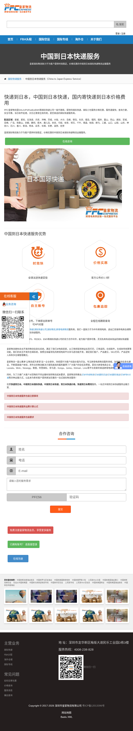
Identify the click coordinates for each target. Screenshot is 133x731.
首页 (10, 39)
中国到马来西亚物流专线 (38, 583)
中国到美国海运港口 (110, 580)
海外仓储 (8, 659)
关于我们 (96, 39)
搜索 (121, 24)
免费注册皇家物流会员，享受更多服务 (30, 530)
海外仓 (79, 39)
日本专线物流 (88, 374)
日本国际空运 (101, 374)
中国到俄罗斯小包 (79, 580)
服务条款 (8, 690)
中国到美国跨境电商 (62, 580)
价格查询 (8, 685)
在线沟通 (18, 558)
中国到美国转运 (98, 583)
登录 (118, 33)
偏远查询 (8, 695)
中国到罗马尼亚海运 (44, 580)
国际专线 (62, 39)
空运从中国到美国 (20, 583)
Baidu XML (67, 717)
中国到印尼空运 (57, 583)
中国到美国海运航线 (114, 583)
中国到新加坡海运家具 (25, 580)
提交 (60, 509)
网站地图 (66, 712)
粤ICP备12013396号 (93, 705)
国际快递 (8, 650)
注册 (123, 33)
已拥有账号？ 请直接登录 (23, 544)
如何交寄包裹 (10, 681)
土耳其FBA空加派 (83, 583)
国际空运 (44, 39)
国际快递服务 (14, 79)
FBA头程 (26, 39)
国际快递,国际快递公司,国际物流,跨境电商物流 (47, 329)
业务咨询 (11, 304)
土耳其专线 (69, 583)
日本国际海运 (114, 374)
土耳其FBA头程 (94, 580)
